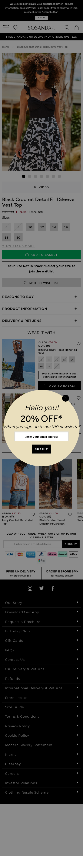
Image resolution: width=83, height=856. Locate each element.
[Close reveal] (65, 398)
